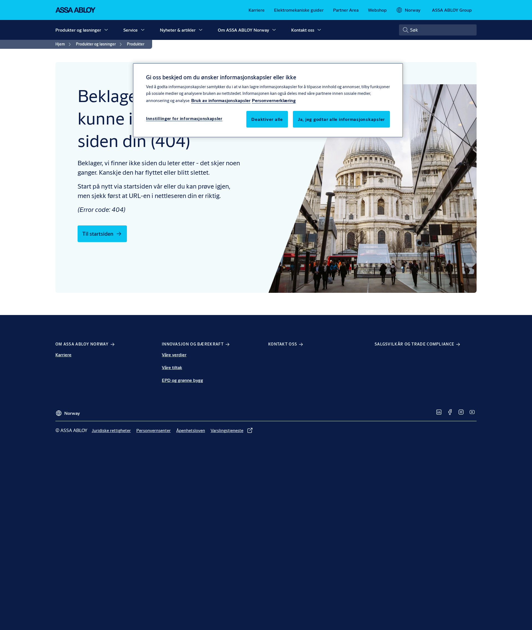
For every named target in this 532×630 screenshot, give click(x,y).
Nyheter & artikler (178, 30)
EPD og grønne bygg (182, 380)
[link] (257, 10)
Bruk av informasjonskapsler (220, 100)
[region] (268, 100)
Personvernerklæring (274, 100)
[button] (106, 30)
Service (130, 30)
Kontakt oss (302, 30)
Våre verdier (174, 354)
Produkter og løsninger (78, 30)
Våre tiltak (172, 367)
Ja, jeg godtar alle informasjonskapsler (341, 119)
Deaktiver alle (267, 119)
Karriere (63, 354)
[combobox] (438, 29)
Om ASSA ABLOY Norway (243, 30)
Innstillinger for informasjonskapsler (184, 118)
